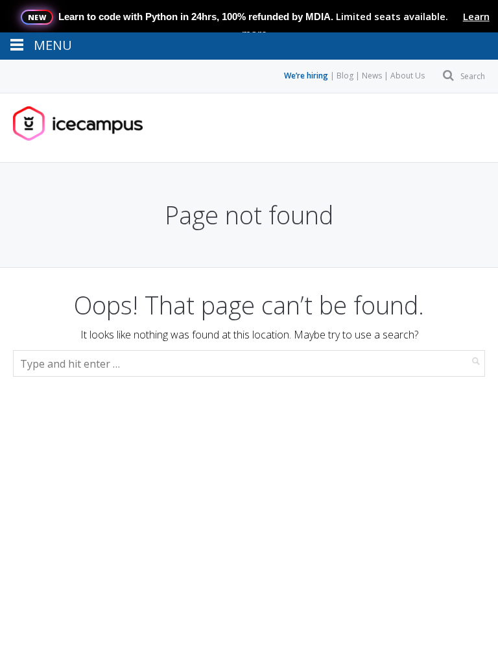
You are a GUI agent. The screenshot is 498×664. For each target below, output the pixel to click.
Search (472, 76)
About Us (407, 75)
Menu (53, 128)
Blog (345, 75)
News (372, 75)
